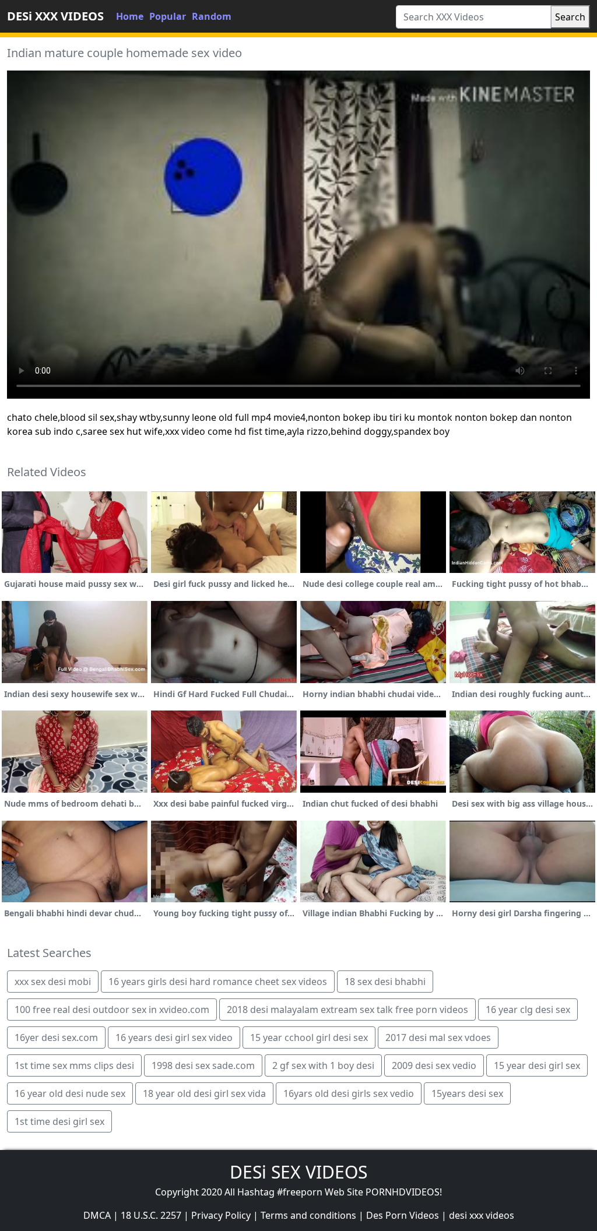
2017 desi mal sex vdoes (438, 1037)
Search (570, 16)
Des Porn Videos (402, 1215)
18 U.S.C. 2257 (151, 1215)
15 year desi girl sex (537, 1065)
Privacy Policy (221, 1215)
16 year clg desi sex (528, 1009)
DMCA (97, 1215)
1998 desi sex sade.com (203, 1065)
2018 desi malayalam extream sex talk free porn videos (347, 1009)
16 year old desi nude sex (70, 1093)
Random (211, 16)
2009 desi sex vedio (434, 1065)
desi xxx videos (481, 1215)
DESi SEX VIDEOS (298, 1172)
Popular (167, 16)
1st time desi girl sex (59, 1121)
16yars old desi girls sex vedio (348, 1093)
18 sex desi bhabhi (385, 981)
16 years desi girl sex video (174, 1037)
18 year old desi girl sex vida (204, 1093)
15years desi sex (467, 1093)
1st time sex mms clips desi (74, 1065)
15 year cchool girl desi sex (309, 1037)
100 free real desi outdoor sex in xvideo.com (112, 1009)
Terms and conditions (308, 1215)
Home (129, 16)
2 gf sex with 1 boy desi (323, 1065)
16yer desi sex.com (56, 1037)
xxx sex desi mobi (53, 981)
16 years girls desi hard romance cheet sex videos (217, 981)
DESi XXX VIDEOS (55, 16)
